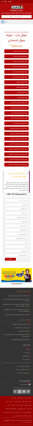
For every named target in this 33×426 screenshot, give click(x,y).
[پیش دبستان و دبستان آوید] (16, 275)
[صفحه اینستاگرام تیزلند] (20, 393)
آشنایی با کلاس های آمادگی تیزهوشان (20, 324)
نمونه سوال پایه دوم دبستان (20, 56)
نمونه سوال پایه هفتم (22, 82)
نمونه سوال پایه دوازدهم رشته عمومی (18, 149)
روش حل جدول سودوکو (24, 331)
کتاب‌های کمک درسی (17, 416)
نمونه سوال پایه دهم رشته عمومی (19, 103)
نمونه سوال (14, 398)
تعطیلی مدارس (19, 405)
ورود (9, 2)
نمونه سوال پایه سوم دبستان (20, 61)
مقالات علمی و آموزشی (24, 320)
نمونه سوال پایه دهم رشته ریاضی (19, 108)
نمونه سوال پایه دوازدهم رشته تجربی (18, 159)
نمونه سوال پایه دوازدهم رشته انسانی (18, 165)
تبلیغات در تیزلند (25, 359)
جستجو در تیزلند (18, 17)
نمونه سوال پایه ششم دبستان (19, 77)
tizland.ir (29, 422)
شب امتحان (29, 409)
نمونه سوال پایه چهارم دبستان (19, 67)
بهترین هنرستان (17, 401)
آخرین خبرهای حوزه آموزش (23, 291)
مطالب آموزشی (27, 405)
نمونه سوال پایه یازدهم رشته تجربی (18, 139)
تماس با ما (27, 353)
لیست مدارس (9, 401)
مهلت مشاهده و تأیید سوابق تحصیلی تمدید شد (18, 296)
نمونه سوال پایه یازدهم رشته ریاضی (18, 134)
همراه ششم (20, 398)
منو (2, 21)
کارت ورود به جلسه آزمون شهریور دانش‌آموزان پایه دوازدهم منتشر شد (16, 300)
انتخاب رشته (17, 412)
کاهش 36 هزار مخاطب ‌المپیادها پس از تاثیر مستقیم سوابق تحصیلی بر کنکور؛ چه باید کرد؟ (16, 305)
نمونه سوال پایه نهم (22, 92)
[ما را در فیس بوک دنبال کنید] (15, 393)
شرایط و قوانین (26, 356)
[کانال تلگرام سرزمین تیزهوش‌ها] (28, 393)
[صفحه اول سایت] (17, 7)
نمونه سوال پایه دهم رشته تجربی (19, 113)
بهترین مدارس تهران (26, 401)
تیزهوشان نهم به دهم (26, 412)
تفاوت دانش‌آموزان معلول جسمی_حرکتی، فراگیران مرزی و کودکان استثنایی (16, 335)
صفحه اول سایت (28, 398)
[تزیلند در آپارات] (24, 393)
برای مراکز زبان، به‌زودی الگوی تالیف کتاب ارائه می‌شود (17, 315)
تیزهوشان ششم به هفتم (11, 409)
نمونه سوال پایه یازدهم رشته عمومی (18, 128)
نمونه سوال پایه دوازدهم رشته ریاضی (18, 154)
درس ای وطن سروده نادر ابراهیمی (21, 328)
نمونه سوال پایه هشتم (21, 87)
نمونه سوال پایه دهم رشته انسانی (19, 118)
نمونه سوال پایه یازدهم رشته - (19, 123)
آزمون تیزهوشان (21, 409)
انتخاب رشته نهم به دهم (8, 412)
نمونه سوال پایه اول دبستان (20, 51)
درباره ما (27, 349)
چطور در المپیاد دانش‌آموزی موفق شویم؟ (20, 340)
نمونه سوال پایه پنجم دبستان (20, 72)
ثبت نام (3, 2)
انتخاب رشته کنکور (27, 416)
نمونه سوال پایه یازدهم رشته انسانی (18, 144)
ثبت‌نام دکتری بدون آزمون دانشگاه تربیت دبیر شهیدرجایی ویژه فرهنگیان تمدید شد (16, 310)
